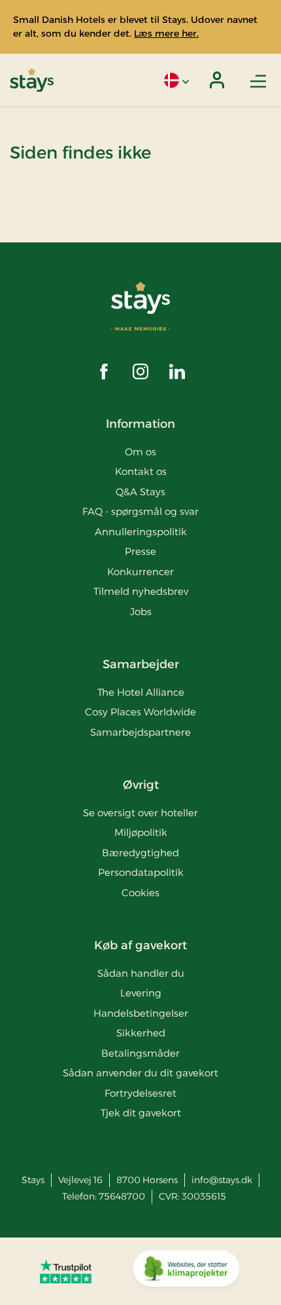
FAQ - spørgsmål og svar (140, 511)
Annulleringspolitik (141, 531)
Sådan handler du (140, 973)
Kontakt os (141, 471)
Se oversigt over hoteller (140, 812)
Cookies (140, 892)
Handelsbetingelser (140, 1013)
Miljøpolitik (140, 832)
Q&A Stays (140, 491)
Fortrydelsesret (140, 1093)
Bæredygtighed (140, 852)
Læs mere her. (166, 33)
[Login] (216, 79)
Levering (140, 993)
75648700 (122, 1196)
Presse (140, 551)
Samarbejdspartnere (140, 732)
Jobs (141, 611)
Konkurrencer (140, 571)
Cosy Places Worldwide (140, 712)
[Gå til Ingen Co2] (186, 1271)
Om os (140, 451)
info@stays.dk (221, 1180)
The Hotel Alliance (140, 692)
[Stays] (32, 80)
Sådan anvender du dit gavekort (140, 1073)
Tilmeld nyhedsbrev (140, 591)
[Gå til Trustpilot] (66, 1270)
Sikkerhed (140, 1033)
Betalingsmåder (140, 1053)
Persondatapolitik (141, 872)
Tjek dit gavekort (141, 1112)
